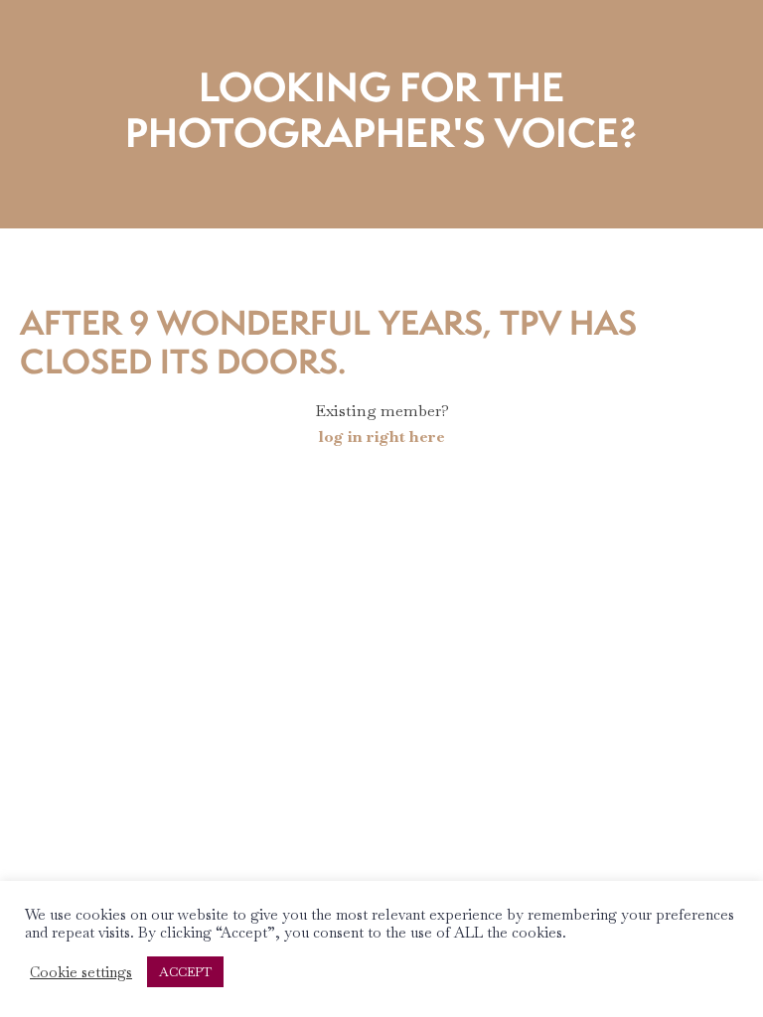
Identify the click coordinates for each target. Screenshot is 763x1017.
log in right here (382, 436)
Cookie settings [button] (81, 972)
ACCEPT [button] (185, 971)
